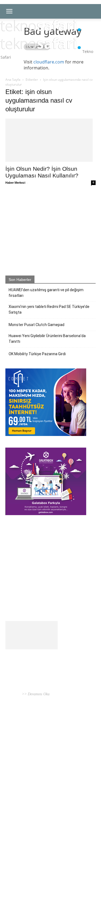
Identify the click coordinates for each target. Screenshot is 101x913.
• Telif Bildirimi (52, 886)
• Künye (11, 886)
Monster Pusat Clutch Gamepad (36, 325)
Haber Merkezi (15, 182)
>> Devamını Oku (35, 694)
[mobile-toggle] (9, 11)
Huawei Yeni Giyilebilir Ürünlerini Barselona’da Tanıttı (47, 339)
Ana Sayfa (12, 79)
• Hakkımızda (28, 886)
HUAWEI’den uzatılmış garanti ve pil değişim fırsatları (46, 293)
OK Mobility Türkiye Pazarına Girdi (37, 354)
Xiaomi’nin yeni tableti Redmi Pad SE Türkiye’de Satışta (49, 309)
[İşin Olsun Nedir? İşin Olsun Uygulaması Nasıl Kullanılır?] (50, 140)
